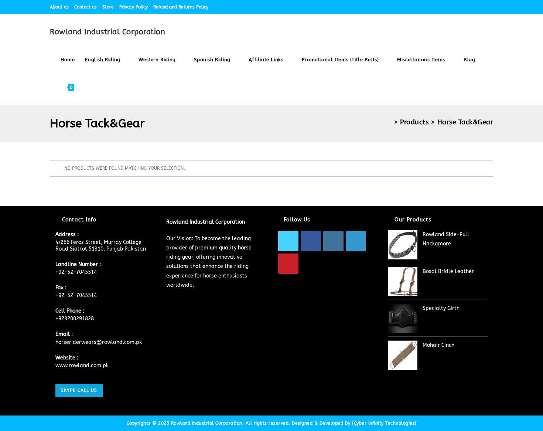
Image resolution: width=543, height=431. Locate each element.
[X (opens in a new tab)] (440, 7)
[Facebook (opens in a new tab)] (448, 7)
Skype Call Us (79, 390)
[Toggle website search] (86, 87)
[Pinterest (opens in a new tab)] (457, 7)
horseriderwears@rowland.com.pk (98, 342)
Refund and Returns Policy (180, 7)
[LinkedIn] (356, 241)
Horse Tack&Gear (465, 122)
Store (108, 7)
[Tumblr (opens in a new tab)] (482, 7)
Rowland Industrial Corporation (107, 32)
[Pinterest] (288, 264)
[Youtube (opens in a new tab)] (490, 7)
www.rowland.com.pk (82, 365)
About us (59, 7)
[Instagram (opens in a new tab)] (465, 7)
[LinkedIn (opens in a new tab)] (474, 7)
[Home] (389, 122)
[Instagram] (333, 241)
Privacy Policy (133, 7)
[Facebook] (311, 241)
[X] (288, 241)
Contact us (85, 7)
